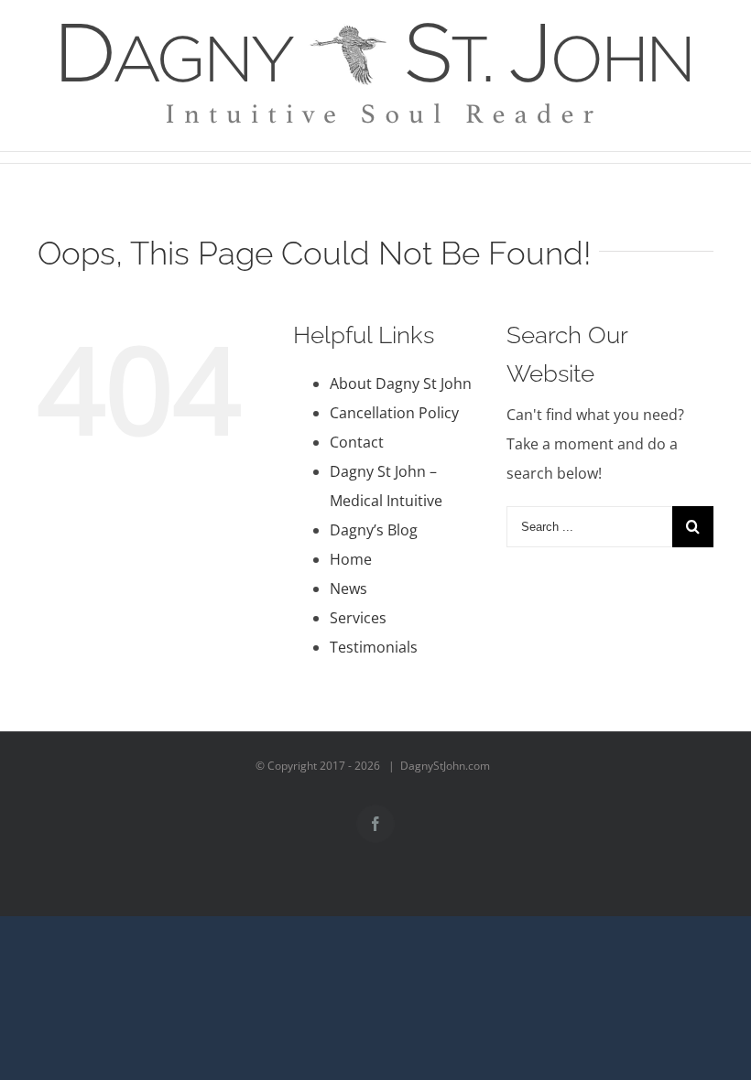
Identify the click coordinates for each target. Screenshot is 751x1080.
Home (351, 559)
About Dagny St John (401, 383)
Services (358, 618)
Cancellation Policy (394, 413)
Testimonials (374, 647)
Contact (357, 442)
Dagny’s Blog (374, 530)
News (348, 588)
